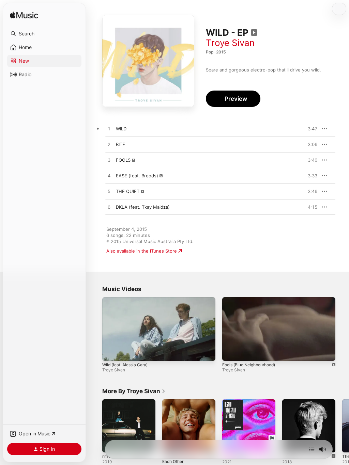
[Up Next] (312, 449)
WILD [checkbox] (121, 128)
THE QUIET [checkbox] (127, 191)
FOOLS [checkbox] (123, 160)
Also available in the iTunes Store (141, 251)
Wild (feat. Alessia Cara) (125, 364)
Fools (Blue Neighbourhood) (248, 364)
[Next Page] (342, 426)
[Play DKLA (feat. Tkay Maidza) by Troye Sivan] (109, 207)
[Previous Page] (95, 426)
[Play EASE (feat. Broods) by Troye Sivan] (109, 176)
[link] (134, 391)
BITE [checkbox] (120, 144)
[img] (24, 15)
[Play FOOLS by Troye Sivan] (109, 160)
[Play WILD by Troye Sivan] (109, 129)
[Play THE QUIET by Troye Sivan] (109, 192)
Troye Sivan (230, 42)
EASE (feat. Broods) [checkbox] (137, 175)
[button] (44, 33)
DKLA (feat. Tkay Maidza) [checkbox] (143, 207)
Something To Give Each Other (180, 459)
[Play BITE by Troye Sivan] (109, 145)
